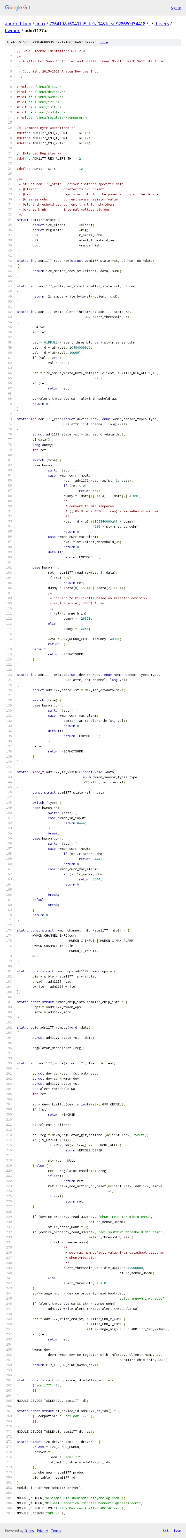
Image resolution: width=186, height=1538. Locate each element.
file (104, 42)
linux (40, 24)
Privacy (42, 1530)
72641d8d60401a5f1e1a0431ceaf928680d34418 (97, 24)
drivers (162, 24)
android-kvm (18, 24)
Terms (56, 1530)
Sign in (176, 7)
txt (166, 1530)
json (177, 1530)
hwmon (12, 30)
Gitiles (29, 1530)
